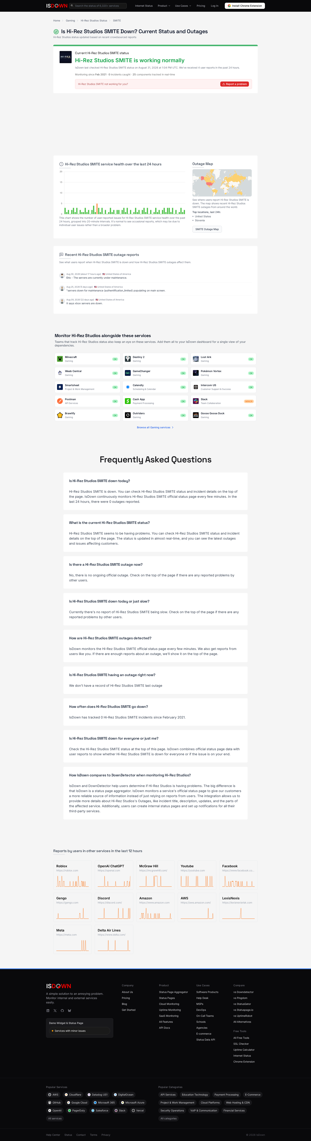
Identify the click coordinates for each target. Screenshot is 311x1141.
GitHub (57, 1102)
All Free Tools (241, 1037)
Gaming (70, 20)
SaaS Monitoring (169, 1015)
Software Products (207, 991)
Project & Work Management (177, 1102)
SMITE (117, 20)
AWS (55, 1094)
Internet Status (144, 5)
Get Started (129, 1009)
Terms (93, 1134)
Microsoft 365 (106, 1102)
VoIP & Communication (203, 1110)
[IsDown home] (57, 6)
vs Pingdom (240, 997)
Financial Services (234, 1110)
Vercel (140, 1110)
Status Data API (205, 1039)
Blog (124, 1003)
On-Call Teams (205, 1015)
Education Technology (195, 1094)
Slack (122, 1110)
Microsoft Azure (134, 1102)
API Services (168, 1094)
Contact (81, 1134)
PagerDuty (78, 1110)
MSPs (199, 1003)
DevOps (201, 1009)
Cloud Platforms (210, 1102)
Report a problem (236, 83)
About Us (127, 991)
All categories (169, 1118)
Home (56, 20)
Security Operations (172, 1110)
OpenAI (57, 1110)
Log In (214, 5)
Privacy (106, 1134)
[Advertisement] (155, 123)
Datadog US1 (99, 1094)
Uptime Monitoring (170, 1009)
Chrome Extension (244, 1061)
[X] (55, 1010)
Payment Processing (227, 1094)
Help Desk (202, 997)
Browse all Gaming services (153, 427)
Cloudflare (75, 1094)
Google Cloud (79, 1102)
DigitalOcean (125, 1094)
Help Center (53, 1134)
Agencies (201, 1027)
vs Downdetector (243, 991)
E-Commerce (252, 1094)
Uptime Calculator (243, 1049)
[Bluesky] (69, 1010)
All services (55, 1118)
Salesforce (102, 1110)
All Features (166, 1021)
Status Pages (167, 997)
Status (68, 1134)
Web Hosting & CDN (238, 1102)
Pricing (201, 5)
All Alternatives (242, 1021)
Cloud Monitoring (169, 1003)
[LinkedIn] (48, 1010)
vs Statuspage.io (243, 1009)
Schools (201, 1021)
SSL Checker (241, 1043)
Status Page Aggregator (173, 991)
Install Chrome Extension (247, 5)
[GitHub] (62, 1010)
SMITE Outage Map (207, 229)
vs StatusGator (242, 1003)
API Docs (164, 1027)
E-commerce (203, 1033)
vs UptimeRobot (242, 1015)
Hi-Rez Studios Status (94, 20)
